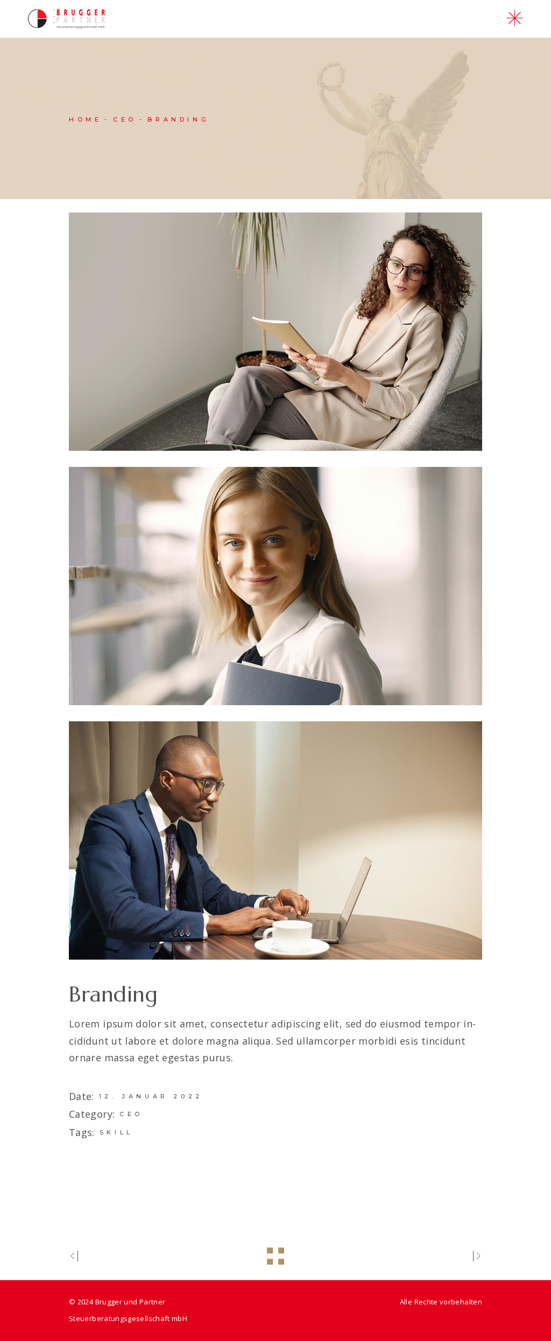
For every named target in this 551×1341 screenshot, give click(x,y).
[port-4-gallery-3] (275, 840)
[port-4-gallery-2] (275, 586)
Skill (116, 1132)
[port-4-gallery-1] (275, 331)
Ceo (131, 1114)
